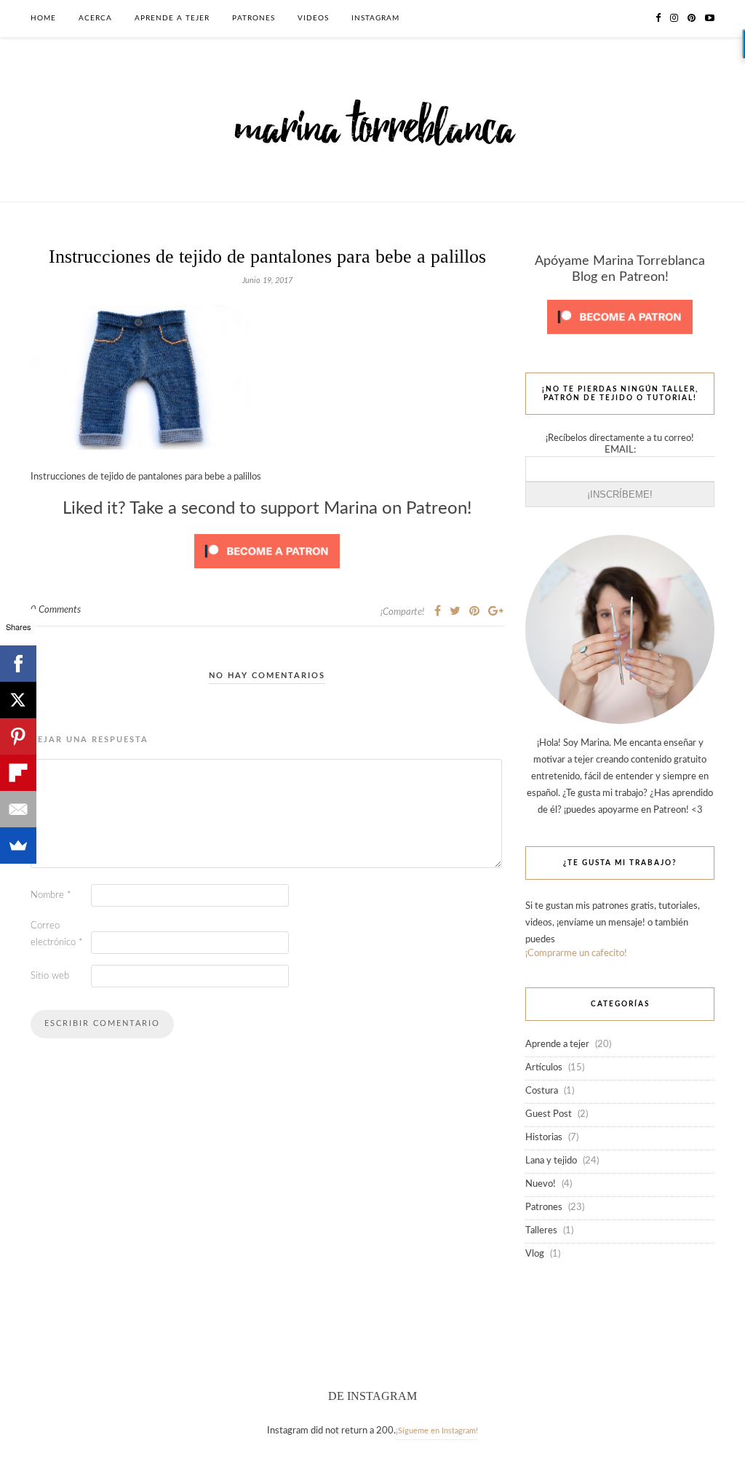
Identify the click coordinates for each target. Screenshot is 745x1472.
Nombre (51, 895)
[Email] (18, 809)
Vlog (534, 1254)
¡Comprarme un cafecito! (576, 953)
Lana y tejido (551, 1161)
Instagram (375, 18)
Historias (543, 1137)
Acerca (95, 18)
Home (43, 18)
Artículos (543, 1068)
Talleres (541, 1231)
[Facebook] (18, 663)
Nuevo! (540, 1184)
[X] (18, 700)
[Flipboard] (18, 773)
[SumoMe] (18, 845)
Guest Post (548, 1114)
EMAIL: (620, 450)
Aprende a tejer (172, 18)
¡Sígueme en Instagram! (437, 1431)
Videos (313, 18)
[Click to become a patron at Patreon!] (267, 573)
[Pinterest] (18, 736)
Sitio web (50, 976)
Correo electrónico (57, 934)
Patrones (253, 18)
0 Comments (56, 610)
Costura (541, 1091)
